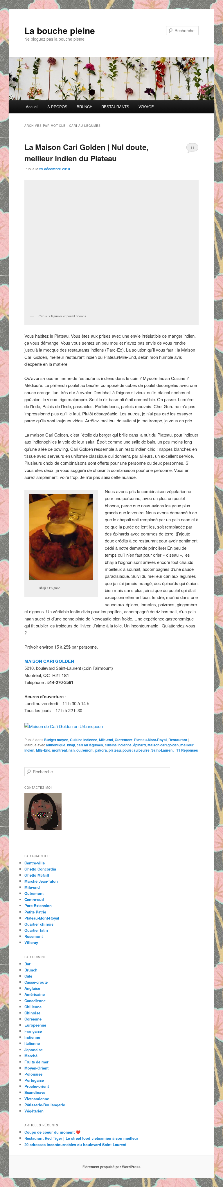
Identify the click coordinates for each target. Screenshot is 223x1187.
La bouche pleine (59, 30)
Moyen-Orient (36, 1068)
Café (28, 976)
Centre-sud (34, 899)
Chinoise (32, 1013)
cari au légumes (90, 745)
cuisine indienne (118, 745)
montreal (59, 750)
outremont (84, 750)
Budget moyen (56, 739)
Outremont (123, 739)
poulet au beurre (136, 750)
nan (72, 750)
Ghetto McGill (36, 875)
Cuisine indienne (83, 739)
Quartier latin (36, 930)
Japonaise (33, 1049)
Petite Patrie (35, 912)
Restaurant (177, 739)
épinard (139, 745)
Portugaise (34, 1080)
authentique (55, 745)
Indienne (32, 1037)
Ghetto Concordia (40, 869)
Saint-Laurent (162, 750)
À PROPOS (57, 106)
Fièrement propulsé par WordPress (111, 1166)
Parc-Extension (38, 905)
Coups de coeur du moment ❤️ (52, 1132)
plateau (115, 750)
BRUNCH (84, 106)
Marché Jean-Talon (41, 881)
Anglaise (32, 988)
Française (33, 1031)
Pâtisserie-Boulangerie (44, 1105)
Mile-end (106, 739)
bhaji (71, 745)
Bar (27, 964)
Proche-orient (36, 1086)
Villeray (31, 942)
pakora (101, 750)
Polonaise (33, 1074)
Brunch (30, 970)
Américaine (34, 994)
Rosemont (33, 936)
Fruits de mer (36, 1062)
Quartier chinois (38, 924)
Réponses (187, 750)
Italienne (32, 1043)
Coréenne (33, 1019)
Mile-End (43, 750)
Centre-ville (34, 863)
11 (192, 147)
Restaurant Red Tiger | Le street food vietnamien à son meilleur (81, 1138)
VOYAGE (146, 106)
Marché (30, 1055)
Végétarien (34, 1111)
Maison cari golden (163, 745)
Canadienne (35, 1000)
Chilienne (33, 1006)
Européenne (35, 1025)
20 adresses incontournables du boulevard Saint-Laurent (75, 1144)
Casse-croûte (36, 982)
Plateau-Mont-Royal (150, 739)
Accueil (32, 106)
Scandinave (34, 1092)
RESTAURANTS (115, 106)
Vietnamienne (36, 1098)
